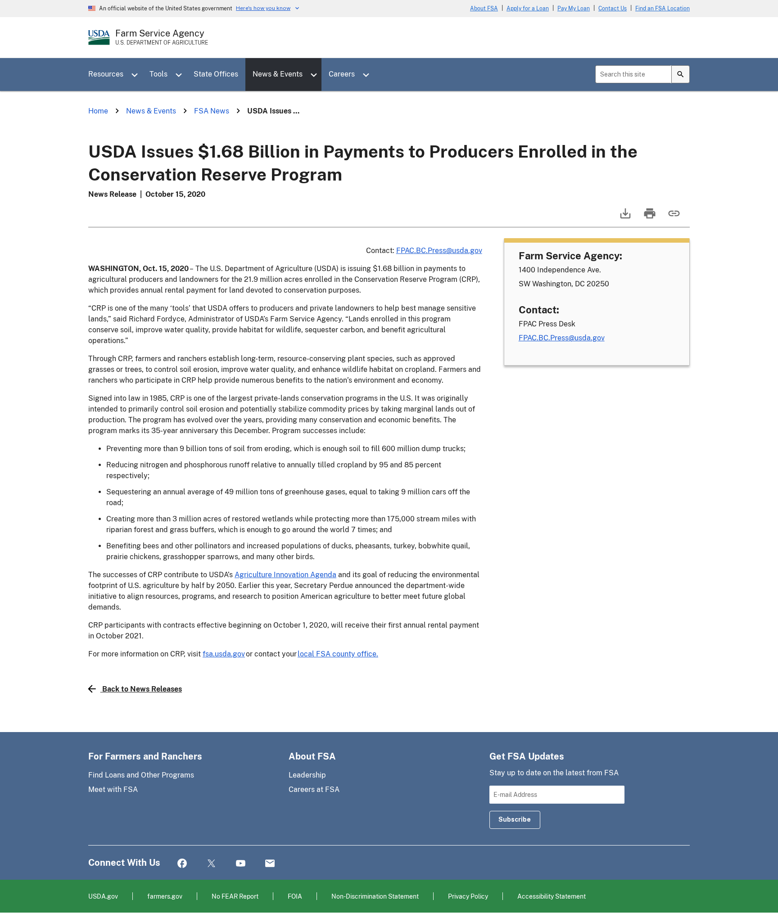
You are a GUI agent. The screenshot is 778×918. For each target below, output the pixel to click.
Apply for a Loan (528, 8)
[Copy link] (673, 217)
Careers (342, 74)
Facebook (182, 863)
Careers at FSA (314, 789)
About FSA (484, 8)
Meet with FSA (113, 789)
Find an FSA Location (662, 8)
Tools (158, 74)
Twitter (211, 863)
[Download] (624, 217)
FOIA (295, 896)
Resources (105, 74)
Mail (270, 863)
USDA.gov (103, 896)
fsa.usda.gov (224, 654)
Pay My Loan (573, 8)
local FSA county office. (338, 654)
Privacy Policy (468, 896)
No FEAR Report (235, 896)
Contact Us (612, 8)
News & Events (278, 74)
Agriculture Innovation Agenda (285, 574)
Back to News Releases (142, 689)
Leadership (307, 775)
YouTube (240, 863)
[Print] (648, 217)
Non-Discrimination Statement (375, 896)
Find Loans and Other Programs (141, 775)
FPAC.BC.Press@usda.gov (439, 250)
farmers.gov (164, 896)
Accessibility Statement (551, 896)
